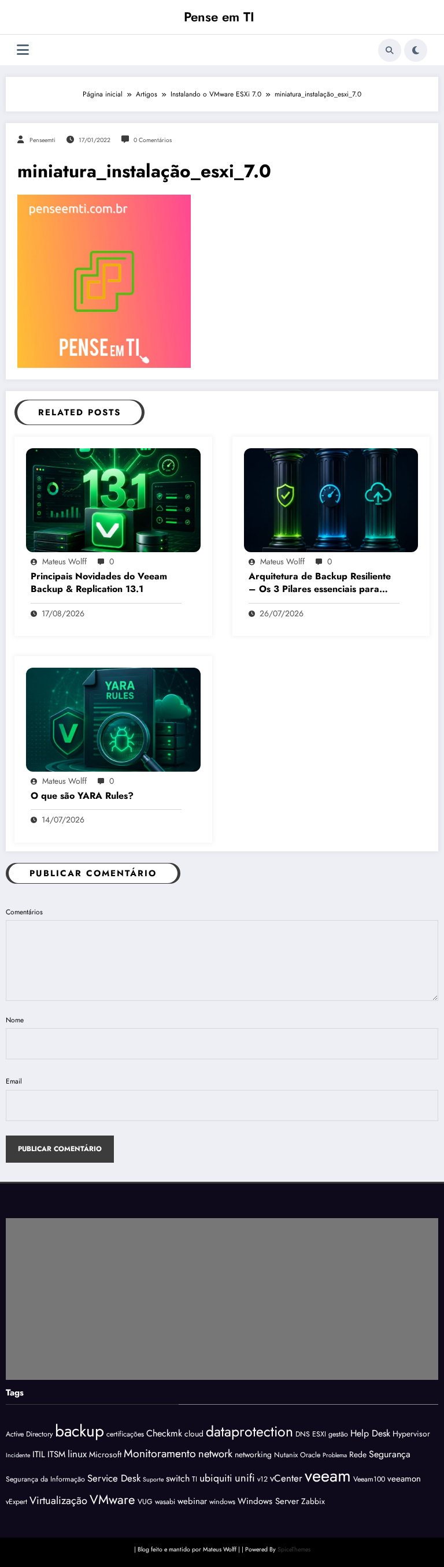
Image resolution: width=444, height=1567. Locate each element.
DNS (302, 1434)
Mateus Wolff (64, 561)
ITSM (56, 1454)
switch (178, 1478)
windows (222, 1502)
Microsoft (105, 1454)
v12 (262, 1479)
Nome (15, 1020)
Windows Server (268, 1501)
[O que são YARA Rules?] (113, 719)
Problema (335, 1455)
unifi (245, 1478)
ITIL (38, 1454)
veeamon (404, 1478)
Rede (358, 1454)
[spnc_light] (415, 50)
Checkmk (164, 1433)
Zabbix (313, 1501)
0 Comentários (153, 140)
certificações (125, 1434)
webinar (192, 1501)
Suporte (153, 1479)
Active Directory (29, 1434)
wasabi (165, 1502)
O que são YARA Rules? (82, 796)
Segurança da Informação (45, 1479)
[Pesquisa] (389, 50)
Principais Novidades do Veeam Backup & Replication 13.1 (99, 582)
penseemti (42, 140)
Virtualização (58, 1500)
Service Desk (113, 1478)
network (215, 1453)
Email (14, 1081)
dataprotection (249, 1431)
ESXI (319, 1434)
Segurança (389, 1454)
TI (194, 1479)
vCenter (286, 1478)
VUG (145, 1502)
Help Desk (370, 1433)
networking (253, 1454)
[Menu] (23, 50)
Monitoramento (160, 1453)
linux (77, 1454)
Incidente (18, 1455)
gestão (338, 1434)
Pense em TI (219, 17)
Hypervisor (411, 1433)
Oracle (310, 1455)
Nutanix (286, 1455)
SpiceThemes (294, 1549)
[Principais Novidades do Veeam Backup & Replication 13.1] (113, 499)
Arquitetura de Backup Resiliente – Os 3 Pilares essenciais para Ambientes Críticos (320, 583)
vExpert (16, 1502)
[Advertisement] (222, 1299)
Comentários (24, 912)
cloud (194, 1433)
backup (79, 1431)
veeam (328, 1476)
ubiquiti (215, 1478)
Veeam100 (369, 1479)
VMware (112, 1499)
